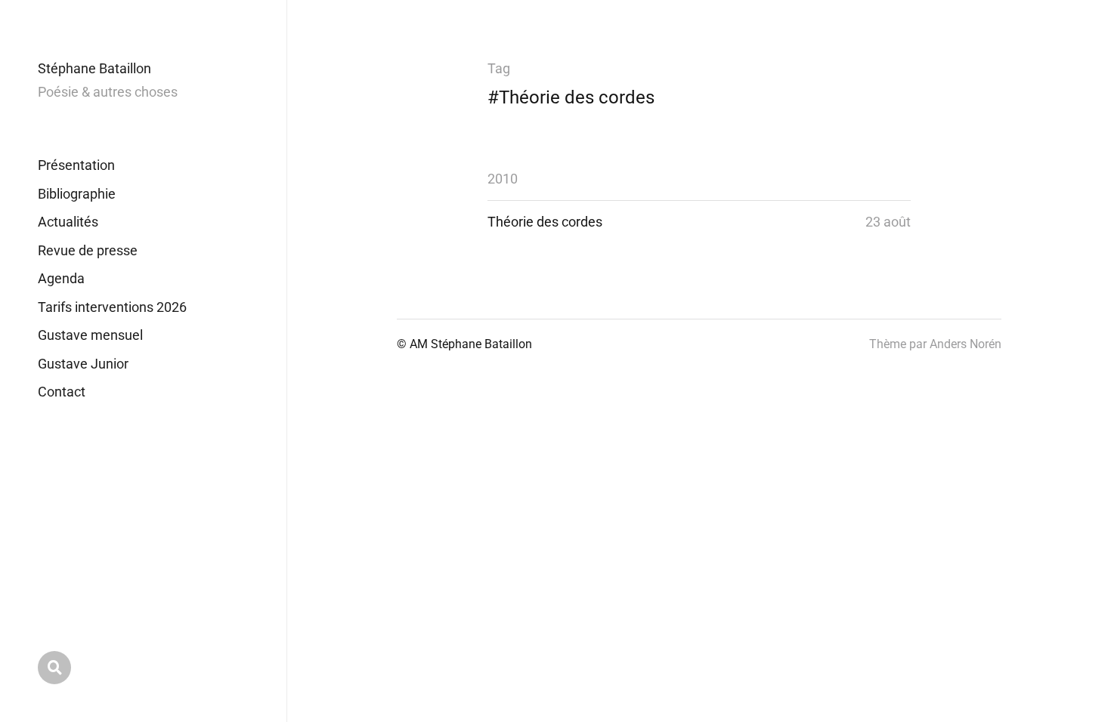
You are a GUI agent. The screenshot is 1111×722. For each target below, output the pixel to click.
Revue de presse (88, 250)
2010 (502, 179)
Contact (61, 392)
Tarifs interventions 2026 (112, 307)
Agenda (61, 278)
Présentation (76, 165)
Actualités (68, 222)
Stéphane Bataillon (94, 68)
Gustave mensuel (90, 335)
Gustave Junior (83, 364)
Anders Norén (965, 344)
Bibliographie (77, 194)
